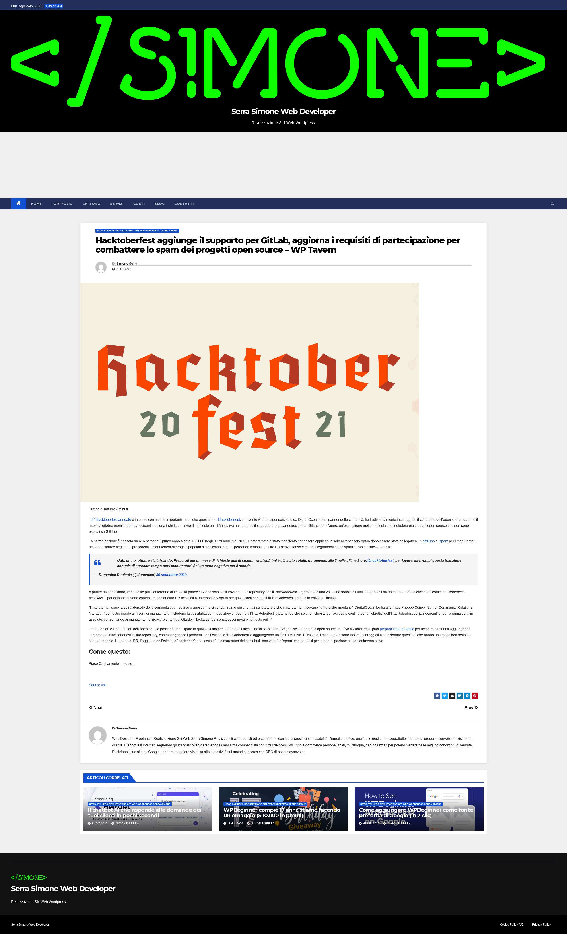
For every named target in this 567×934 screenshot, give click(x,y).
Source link (98, 685)
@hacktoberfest (380, 560)
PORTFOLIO (62, 204)
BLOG (159, 204)
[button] (552, 203)
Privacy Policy (541, 924)
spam (443, 541)
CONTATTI (184, 204)
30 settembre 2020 (171, 575)
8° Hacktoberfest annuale (111, 519)
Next (98, 707)
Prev (469, 707)
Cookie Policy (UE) (512, 924)
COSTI (139, 204)
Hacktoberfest (229, 519)
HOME (36, 204)
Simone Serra (127, 263)
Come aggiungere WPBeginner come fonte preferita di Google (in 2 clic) (416, 813)
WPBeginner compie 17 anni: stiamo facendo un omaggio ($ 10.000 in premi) (281, 813)
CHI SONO (91, 204)
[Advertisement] (283, 165)
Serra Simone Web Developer (283, 111)
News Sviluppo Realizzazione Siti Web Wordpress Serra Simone (137, 230)
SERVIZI (117, 204)
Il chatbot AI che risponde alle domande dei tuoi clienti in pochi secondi (144, 813)
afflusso (429, 541)
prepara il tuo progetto (397, 629)
